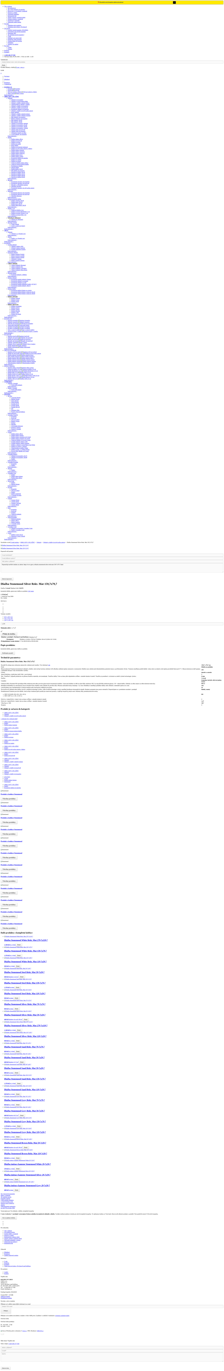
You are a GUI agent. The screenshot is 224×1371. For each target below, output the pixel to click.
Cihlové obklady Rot (17, 267)
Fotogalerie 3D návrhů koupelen (17, 31)
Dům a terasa (11, 93)
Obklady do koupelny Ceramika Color (21, 528)
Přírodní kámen (12, 273)
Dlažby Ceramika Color (17, 530)
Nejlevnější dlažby (16, 389)
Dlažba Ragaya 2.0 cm (14, 377)
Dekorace (10, 191)
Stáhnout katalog (5, 1296)
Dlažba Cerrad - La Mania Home (20, 449)
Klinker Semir (15, 301)
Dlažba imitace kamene (17, 150)
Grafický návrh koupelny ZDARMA (18, 30)
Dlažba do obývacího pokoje (16, 353)
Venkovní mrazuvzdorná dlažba (20, 164)
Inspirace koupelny (13, 320)
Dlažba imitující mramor (14, 361)
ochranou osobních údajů (62, 1315)
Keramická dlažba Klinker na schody (21, 290)
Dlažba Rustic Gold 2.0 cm (15, 375)
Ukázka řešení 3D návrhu (15, 41)
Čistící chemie (15, 224)
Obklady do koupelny (17, 100)
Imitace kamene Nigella (17, 257)
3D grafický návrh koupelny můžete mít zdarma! (111, 2)
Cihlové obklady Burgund (18, 265)
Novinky (6, 24)
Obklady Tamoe (12, 342)
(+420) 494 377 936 (13, 1343)
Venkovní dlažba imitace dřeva (19, 163)
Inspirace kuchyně (13, 336)
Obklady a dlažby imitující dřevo (20, 103)
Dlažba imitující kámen (14, 360)
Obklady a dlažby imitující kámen (20, 114)
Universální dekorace (17, 426)
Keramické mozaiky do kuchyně (20, 183)
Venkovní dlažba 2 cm (17, 210)
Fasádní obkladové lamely (18, 249)
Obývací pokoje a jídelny (15, 92)
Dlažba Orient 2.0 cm (14, 374)
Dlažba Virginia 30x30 (17, 200)
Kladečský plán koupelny (15, 39)
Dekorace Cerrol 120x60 (18, 536)
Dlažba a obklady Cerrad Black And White (23, 445)
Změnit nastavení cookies (11, 1255)
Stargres (10, 468)
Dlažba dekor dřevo (16, 478)
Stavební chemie (12, 222)
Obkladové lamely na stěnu (18, 133)
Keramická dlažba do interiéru (19, 158)
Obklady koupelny (13, 322)
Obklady (10, 98)
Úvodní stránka (14, 542)
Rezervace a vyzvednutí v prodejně (17, 11)
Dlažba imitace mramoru (18, 152)
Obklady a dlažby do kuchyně (19, 107)
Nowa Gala (11, 481)
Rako (9, 508)
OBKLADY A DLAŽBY (27, 542)
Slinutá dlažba (15, 167)
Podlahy (13, 512)
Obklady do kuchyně (13, 337)
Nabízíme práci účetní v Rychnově (17, 27)
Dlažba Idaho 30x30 (16, 202)
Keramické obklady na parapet (19, 281)
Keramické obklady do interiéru (20, 109)
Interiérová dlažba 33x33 (18, 174)
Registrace (7, 1254)
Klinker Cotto (15, 312)
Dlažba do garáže (16, 144)
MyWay (10, 396)
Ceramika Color (12, 527)
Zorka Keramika (12, 517)
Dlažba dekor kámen (17, 476)
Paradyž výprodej (16, 429)
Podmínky (10, 42)
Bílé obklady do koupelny (18, 117)
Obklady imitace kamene (18, 248)
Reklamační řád (12, 16)
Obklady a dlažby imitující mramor (20, 115)
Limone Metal (15, 505)
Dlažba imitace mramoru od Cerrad (21, 437)
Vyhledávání (4, 59)
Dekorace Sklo (15, 410)
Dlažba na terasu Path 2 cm (18, 215)
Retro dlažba (14, 145)
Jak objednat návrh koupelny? (16, 35)
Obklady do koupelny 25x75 (19, 456)
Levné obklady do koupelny (19, 134)
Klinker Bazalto (15, 311)
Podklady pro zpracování (15, 38)
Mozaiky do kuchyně (13, 341)
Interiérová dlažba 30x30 (18, 172)
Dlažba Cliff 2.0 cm (13, 378)
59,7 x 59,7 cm (8, 617)
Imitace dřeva (15, 520)
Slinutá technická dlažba (14, 199)
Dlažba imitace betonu (17, 435)
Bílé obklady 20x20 (16, 120)
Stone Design (15, 400)
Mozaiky (10, 180)
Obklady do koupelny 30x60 (19, 126)
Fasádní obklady (12, 244)
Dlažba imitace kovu (17, 155)
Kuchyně (10, 90)
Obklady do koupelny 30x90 (19, 457)
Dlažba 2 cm (11, 208)
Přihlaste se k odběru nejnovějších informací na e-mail (15, 1304)
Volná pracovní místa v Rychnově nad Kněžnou (17, 1266)
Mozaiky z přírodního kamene (19, 185)
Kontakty (6, 52)
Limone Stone (15, 501)
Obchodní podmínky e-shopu (12, 1240)
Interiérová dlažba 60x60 (18, 177)
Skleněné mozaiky (16, 186)
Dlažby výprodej (12, 388)
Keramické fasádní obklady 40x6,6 (21, 285)
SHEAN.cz (40, 1331)
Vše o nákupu (8, 6)
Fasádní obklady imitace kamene (20, 443)
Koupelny (10, 88)
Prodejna (6, 50)
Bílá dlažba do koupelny (18, 170)
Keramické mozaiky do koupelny (20, 181)
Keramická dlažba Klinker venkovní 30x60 (23, 293)
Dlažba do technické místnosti (19, 147)
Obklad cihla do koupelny (18, 131)
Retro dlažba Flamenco (14, 356)
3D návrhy (7, 28)
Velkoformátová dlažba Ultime (19, 448)
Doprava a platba (12, 12)
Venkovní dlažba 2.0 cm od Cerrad (20, 440)
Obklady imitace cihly (17, 246)
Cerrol (9, 533)
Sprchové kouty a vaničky (15, 331)
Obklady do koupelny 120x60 (19, 128)
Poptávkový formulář (13, 20)
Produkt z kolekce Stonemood (11, 794)
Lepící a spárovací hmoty (18, 226)
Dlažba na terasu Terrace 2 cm (19, 213)
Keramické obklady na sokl (18, 282)
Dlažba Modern (12, 345)
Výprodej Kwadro (16, 495)
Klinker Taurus (15, 309)
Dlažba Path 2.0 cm (13, 372)
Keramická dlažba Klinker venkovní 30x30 (23, 292)
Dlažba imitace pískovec (18, 153)
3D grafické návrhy (9, 1232)
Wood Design (15, 402)
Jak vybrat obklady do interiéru (16, 9)
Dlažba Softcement (13, 347)
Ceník (9, 36)
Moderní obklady (16, 519)
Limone (10, 498)
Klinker (13, 423)
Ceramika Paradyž (13, 415)
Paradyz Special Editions (18, 412)
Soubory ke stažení (13, 44)
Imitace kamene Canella (17, 256)
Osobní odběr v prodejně (11, 1234)
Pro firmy (6, 46)
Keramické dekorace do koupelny (20, 192)
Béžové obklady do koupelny (19, 118)
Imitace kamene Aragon (17, 254)
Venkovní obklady (16, 514)
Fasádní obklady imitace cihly (19, 441)
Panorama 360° (12, 33)
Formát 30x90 (15, 405)
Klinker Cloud (15, 300)
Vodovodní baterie (13, 325)
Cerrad (9, 432)
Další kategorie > (9, 95)
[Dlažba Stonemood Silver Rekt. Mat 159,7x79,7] (15, 545)
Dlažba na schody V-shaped (19, 446)
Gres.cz (24, 1331)
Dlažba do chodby (16, 159)
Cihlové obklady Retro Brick (19, 270)
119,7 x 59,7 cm (8, 620)
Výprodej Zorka (15, 523)
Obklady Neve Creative (14, 344)
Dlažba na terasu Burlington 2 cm (20, 211)
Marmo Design (15, 484)
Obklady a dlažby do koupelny (19, 106)
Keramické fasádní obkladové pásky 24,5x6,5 (23, 284)
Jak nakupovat (12, 8)
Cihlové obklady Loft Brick (19, 268)
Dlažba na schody (16, 161)
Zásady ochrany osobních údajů (16, 17)
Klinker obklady (12, 278)
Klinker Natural (15, 298)
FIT (12, 408)
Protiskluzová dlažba (17, 166)
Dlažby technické (16, 493)
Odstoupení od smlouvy (10, 1241)
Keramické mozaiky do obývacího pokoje (22, 188)
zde (49, 665)
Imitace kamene (15, 522)
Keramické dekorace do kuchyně (20, 194)
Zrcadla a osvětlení (13, 328)
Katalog (10, 49)
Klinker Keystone (16, 314)
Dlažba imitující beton (14, 355)
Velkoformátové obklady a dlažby (20, 104)
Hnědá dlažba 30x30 (17, 169)
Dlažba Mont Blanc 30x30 (18, 205)
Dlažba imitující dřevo (14, 358)
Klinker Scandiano (16, 306)
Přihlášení (7, 1252)
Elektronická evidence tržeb (12, 1237)
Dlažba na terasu (15, 142)
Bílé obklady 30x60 (16, 122)
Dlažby (10, 137)
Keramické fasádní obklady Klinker (21, 279)
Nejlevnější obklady (16, 385)
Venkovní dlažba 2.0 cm (14, 369)
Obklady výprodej (13, 383)
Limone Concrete (16, 503)
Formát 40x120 (15, 407)
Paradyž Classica (16, 427)
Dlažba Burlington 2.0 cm (15, 371)
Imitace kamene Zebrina (17, 260)
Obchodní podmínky (13, 14)
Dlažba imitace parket (17, 156)
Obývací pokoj (15, 419)
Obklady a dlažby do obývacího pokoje (22, 111)
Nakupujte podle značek (14, 22)
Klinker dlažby (12, 289)
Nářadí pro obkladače (17, 219)
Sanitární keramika (13, 326)
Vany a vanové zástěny (14, 330)
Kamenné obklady (13, 252)
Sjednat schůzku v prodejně (15, 19)
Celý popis (31, 591)
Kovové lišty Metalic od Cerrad (20, 451)
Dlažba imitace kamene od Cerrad (20, 438)
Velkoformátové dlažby (14, 363)
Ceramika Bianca (12, 454)
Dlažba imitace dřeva (17, 139)
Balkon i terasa (15, 421)
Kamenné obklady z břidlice (19, 274)
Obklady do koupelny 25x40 (19, 125)
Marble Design (15, 399)
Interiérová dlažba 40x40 (18, 175)
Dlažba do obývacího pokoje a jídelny (21, 148)
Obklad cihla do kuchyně (18, 129)
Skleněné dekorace (16, 196)
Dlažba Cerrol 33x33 (17, 534)
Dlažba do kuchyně (16, 140)
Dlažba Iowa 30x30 (16, 204)
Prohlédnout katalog (6, 1298)
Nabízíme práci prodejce (14, 25)
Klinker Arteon (15, 308)
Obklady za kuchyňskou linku (19, 101)
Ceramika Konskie (13, 462)
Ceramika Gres (12, 473)
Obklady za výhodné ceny (18, 233)
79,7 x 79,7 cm (8, 618)
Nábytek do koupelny (14, 323)
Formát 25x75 (15, 404)
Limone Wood (15, 500)
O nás (5, 1261)
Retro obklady (15, 112)
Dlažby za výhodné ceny (18, 238)
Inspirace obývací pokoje (15, 352)
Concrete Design (15, 397)
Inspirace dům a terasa (14, 367)
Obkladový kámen (16, 259)
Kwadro (10, 487)
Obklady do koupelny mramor (19, 123)
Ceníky (10, 47)
